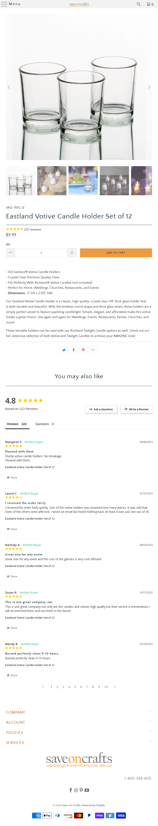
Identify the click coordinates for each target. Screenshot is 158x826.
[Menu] (2, 4)
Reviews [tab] (12, 424)
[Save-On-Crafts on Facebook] (71, 790)
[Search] (139, 4)
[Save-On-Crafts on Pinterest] (81, 790)
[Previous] (9, 87)
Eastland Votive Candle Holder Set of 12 (30, 467)
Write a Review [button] (139, 409)
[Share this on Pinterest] (83, 350)
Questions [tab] (42, 424)
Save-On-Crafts (71, 805)
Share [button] (13, 477)
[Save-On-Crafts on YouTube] (87, 790)
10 (106, 687)
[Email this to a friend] (93, 350)
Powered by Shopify (93, 805)
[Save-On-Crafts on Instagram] (76, 790)
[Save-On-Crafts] (79, 4)
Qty (8, 244)
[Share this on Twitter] (64, 350)
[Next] (149, 87)
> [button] (115, 687)
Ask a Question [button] (103, 409)
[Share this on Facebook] (74, 350)
